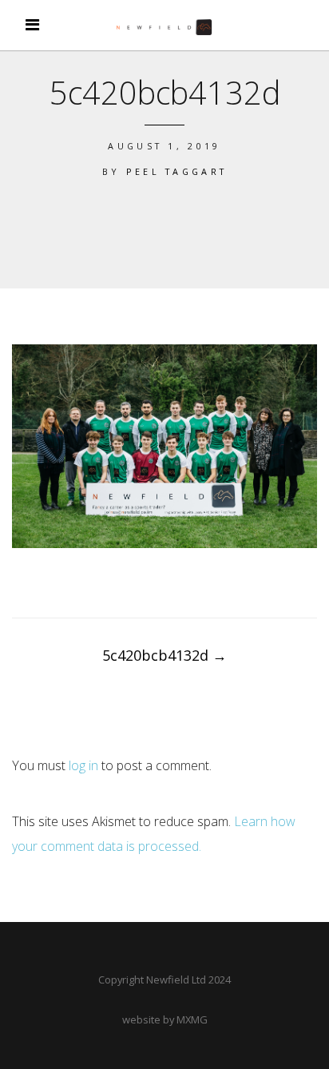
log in (83, 765)
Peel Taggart (177, 171)
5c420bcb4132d (164, 655)
